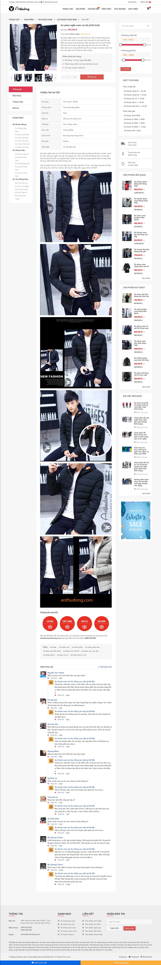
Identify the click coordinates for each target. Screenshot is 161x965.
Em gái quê (52, 700)
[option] (33, 47)
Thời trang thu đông (96, 945)
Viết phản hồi (106, 667)
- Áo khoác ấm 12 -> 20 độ (133, 99)
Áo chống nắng (87, 950)
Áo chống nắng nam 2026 (103, 942)
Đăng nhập (129, 928)
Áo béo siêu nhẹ (81, 947)
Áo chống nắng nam (21, 129)
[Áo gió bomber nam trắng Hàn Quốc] (127, 313)
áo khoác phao (77, 647)
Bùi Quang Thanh (55, 837)
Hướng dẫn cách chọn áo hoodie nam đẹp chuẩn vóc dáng (141, 482)
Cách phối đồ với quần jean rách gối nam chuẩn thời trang (141, 421)
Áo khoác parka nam (21, 168)
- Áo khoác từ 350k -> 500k (134, 119)
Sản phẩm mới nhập (93, 921)
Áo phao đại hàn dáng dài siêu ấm (141, 295)
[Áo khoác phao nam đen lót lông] (127, 362)
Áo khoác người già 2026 (79, 945)
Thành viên (18, 102)
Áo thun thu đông (22, 186)
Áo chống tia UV (98, 950)
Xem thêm (146, 278)
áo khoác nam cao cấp (89, 651)
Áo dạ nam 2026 (38, 945)
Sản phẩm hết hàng (93, 931)
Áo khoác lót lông (110, 945)
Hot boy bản (53, 724)
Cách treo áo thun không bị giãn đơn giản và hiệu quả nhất (141, 451)
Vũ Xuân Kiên (53, 819)
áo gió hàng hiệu (19, 950)
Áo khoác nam (45, 20)
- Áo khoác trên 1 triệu (132, 131)
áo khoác (53, 647)
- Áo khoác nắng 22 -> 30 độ (134, 91)
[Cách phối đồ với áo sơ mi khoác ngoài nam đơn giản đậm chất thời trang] (127, 465)
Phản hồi (54, 678)
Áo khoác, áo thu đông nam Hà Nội (52, 942)
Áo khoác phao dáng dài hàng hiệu (140, 184)
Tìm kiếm (126, 69)
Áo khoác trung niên (21, 174)
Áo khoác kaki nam (22, 144)
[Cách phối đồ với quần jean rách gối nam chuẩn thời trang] (127, 419)
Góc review (120, 9)
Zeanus (123, 957)
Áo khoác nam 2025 (86, 942)
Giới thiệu (30, 2)
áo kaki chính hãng (46, 950)
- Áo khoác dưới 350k (131, 115)
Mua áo (92, 77)
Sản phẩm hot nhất (92, 924)
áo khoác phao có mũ (78, 655)
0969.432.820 (21, 2)
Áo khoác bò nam (22, 138)
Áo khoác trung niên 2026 (22, 945)
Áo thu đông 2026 (134, 942)
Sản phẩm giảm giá (93, 928)
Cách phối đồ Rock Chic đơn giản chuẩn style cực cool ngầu (141, 436)
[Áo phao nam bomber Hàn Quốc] (127, 219)
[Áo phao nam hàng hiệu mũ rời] (127, 268)
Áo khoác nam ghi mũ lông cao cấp (141, 234)
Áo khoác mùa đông (124, 945)
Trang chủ (67, 9)
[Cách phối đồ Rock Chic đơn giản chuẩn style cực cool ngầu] (127, 435)
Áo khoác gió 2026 (51, 945)
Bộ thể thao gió (21, 183)
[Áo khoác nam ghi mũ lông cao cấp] (127, 236)
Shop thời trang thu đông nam (28, 942)
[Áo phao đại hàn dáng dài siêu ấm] (127, 298)
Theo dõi (114, 928)
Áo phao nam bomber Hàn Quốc (140, 218)
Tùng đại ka (53, 797)
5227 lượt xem (142, 442)
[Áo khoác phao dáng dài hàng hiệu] (127, 185)
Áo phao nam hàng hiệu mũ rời (141, 265)
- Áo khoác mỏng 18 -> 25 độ (134, 95)
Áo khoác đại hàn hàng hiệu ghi (141, 250)
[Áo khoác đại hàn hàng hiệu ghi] (127, 253)
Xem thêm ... (109, 950)
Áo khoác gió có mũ (68, 947)
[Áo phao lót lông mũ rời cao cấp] (127, 376)
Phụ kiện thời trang (20, 197)
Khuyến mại (93, 9)
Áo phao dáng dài (28, 947)
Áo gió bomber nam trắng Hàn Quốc (140, 311)
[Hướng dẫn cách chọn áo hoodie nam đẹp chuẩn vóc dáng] (127, 481)
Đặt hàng (17, 96)
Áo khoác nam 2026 (71, 942)
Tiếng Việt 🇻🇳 (145, 2)
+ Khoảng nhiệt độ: (128, 35)
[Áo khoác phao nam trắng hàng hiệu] (127, 202)
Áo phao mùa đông (42, 947)
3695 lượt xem (142, 489)
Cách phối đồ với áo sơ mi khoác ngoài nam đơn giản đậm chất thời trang (141, 467)
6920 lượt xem (142, 457)
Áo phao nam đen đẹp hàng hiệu (140, 343)
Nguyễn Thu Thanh (56, 673)
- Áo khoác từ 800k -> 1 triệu (134, 127)
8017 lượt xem (142, 412)
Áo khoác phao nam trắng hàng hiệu (141, 201)
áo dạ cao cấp (75, 950)
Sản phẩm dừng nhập (94, 934)
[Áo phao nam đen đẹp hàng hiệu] (127, 345)
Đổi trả (16, 108)
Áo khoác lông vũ (22, 154)
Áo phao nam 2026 (119, 942)
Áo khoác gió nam (22, 135)
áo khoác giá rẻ (49, 655)
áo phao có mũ (62, 655)
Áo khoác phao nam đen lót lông (141, 359)
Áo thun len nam (137, 945)
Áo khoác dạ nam (22, 147)
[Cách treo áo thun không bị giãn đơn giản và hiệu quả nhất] (127, 449)
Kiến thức (106, 9)
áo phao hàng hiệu (32, 950)
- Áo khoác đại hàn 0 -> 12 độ (135, 106)
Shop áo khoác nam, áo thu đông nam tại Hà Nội (30, 957)
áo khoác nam (64, 647)
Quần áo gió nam (118, 947)
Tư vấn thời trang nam (49, 2)
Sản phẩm (80, 9)
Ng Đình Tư (52, 778)
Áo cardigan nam (131, 947)
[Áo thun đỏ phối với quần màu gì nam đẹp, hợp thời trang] (127, 405)
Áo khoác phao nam (67, 20)
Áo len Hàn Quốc (21, 189)
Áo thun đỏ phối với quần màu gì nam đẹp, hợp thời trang (141, 406)
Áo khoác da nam (22, 141)
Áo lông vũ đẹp (55, 947)
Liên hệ (37, 2)
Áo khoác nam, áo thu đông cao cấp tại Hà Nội (75, 681)
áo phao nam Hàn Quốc (52, 651)
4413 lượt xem (142, 474)
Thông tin (17, 89)
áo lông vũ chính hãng (62, 950)
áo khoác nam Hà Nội (71, 651)
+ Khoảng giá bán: (128, 51)
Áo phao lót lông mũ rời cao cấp (141, 374)
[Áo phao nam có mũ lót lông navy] (127, 330)
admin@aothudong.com (50, 638)
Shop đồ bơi (147, 957)
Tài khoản (132, 2)
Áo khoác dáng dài (22, 164)
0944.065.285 (26, 930)
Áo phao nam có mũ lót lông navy (141, 327)
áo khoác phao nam (92, 647)
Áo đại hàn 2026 (64, 945)
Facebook (134, 957)
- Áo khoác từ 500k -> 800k (134, 123)
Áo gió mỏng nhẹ (94, 947)
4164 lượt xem (142, 427)
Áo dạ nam (17, 947)
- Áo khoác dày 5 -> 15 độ (133, 102)
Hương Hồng (53, 751)
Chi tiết (87, 60)
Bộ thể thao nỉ (21, 192)
